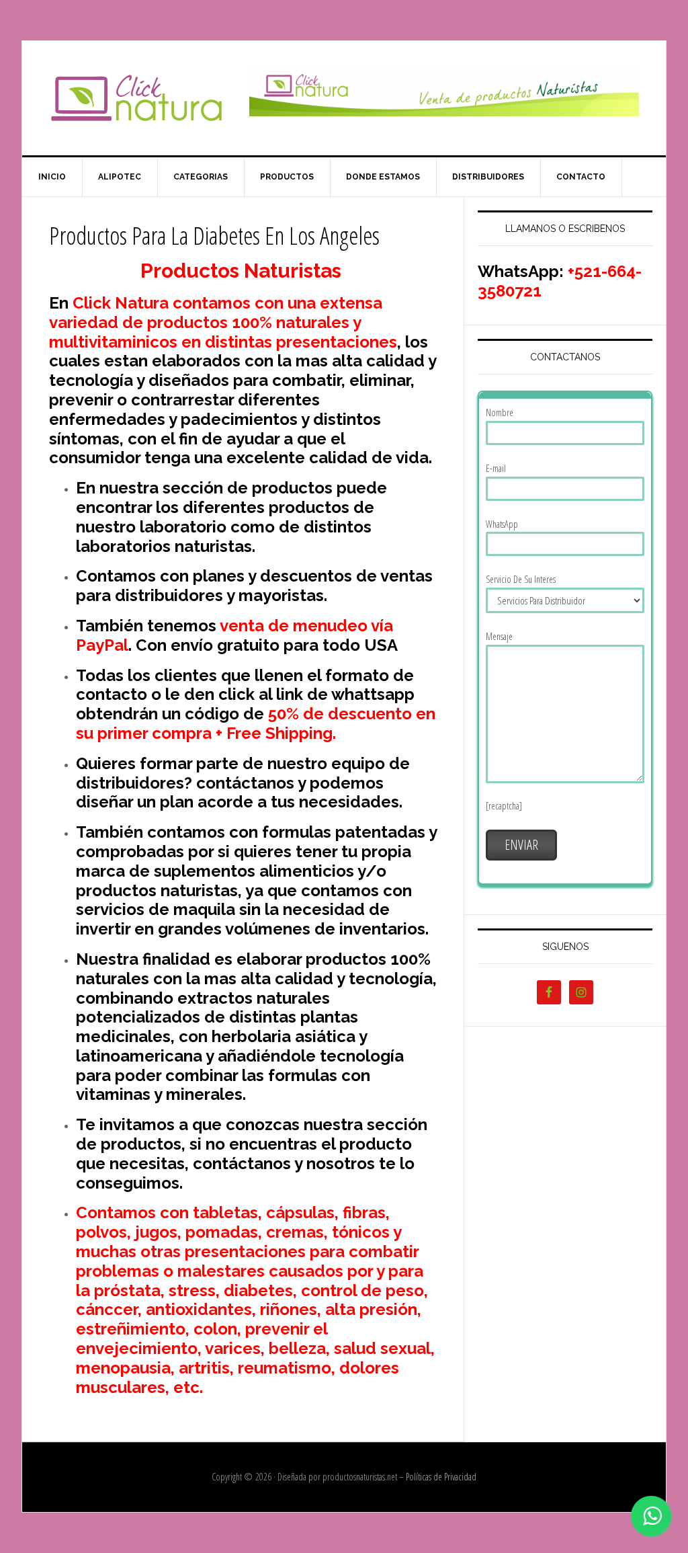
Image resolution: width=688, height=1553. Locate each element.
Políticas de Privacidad (441, 1476)
